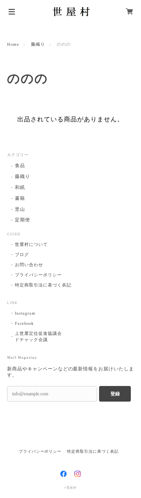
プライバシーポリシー (38, 275)
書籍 (20, 198)
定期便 (22, 220)
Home (13, 44)
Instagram (25, 313)
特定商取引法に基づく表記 (43, 285)
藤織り (38, 44)
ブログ (22, 255)
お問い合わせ (29, 265)
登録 (115, 394)
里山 (20, 209)
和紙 (20, 187)
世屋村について (31, 244)
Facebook (24, 323)
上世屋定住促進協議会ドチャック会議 (38, 337)
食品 (20, 166)
